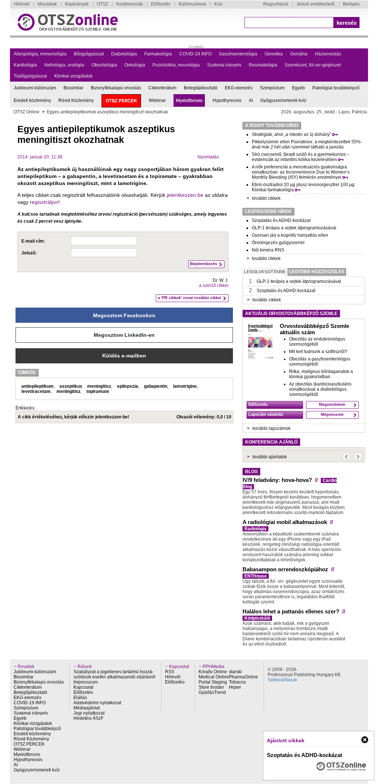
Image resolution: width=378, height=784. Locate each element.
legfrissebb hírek (268, 211)
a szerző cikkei (213, 285)
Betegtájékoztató (200, 87)
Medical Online (214, 676)
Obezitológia (104, 65)
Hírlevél (22, 4)
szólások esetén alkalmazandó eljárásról (114, 676)
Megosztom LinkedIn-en (124, 335)
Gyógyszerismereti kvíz (283, 100)
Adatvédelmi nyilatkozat (97, 702)
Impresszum (85, 682)
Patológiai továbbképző (336, 87)
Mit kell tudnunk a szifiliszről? (318, 351)
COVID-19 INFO (195, 54)
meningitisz (68, 391)
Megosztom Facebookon (124, 315)
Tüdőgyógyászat (30, 76)
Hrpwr (235, 687)
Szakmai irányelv (224, 65)
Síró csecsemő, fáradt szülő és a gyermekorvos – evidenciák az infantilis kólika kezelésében (301, 157)
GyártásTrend (212, 692)
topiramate (97, 391)
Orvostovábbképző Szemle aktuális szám (314, 329)
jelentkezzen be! (112, 417)
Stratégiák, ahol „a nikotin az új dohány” (291, 134)
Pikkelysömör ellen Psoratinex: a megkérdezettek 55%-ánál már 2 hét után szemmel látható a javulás (307, 144)
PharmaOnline (243, 676)
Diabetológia (124, 54)
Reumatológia (263, 65)
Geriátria (298, 54)
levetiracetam (36, 391)
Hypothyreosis (227, 100)
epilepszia (127, 386)
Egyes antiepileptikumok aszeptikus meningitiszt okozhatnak (107, 111)
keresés (347, 23)
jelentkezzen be (185, 195)
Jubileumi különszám (35, 87)
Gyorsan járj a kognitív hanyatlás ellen (290, 235)
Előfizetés (161, 4)
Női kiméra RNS (268, 250)
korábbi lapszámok (271, 428)
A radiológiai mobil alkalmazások (285, 522)
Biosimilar (73, 87)
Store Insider (211, 687)
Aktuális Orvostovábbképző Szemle (291, 313)
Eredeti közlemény (32, 100)
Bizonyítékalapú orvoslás (116, 87)
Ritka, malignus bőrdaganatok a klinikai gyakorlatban (321, 374)
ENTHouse (255, 576)
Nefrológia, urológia (64, 65)
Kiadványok (77, 4)
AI (251, 100)
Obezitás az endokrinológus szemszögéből (317, 341)
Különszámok (192, 4)
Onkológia (134, 65)
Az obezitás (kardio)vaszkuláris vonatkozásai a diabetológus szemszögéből (320, 389)
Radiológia (255, 528)
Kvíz (218, 4)
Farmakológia (158, 54)
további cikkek (266, 198)
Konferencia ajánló (271, 442)
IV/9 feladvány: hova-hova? (277, 480)
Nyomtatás (208, 157)
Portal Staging (213, 682)
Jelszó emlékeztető (315, 4)
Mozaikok (47, 4)
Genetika (274, 54)
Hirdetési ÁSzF (88, 718)
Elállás (80, 697)
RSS (169, 671)
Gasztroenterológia (238, 54)
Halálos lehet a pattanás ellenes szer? (291, 611)
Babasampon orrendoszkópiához (285, 569)
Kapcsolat (83, 687)
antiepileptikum (37, 386)
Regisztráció (275, 4)
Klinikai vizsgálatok (73, 76)
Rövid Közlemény (76, 100)
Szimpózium (272, 87)
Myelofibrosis (27, 754)
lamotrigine (185, 386)
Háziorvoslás (328, 54)
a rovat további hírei (271, 125)
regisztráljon (44, 202)
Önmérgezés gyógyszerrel (278, 242)
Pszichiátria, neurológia (176, 65)
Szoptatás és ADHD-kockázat (281, 220)
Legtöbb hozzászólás (316, 271)
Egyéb (298, 87)
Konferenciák (129, 4)
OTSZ (102, 4)
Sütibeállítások (282, 679)
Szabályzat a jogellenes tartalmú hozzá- (113, 671)
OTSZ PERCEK (29, 744)
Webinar (157, 100)
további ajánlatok (269, 456)
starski (235, 671)
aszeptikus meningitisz (85, 386)
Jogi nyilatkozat (88, 713)
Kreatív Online (213, 671)
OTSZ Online (26, 111)
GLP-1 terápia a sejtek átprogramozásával (294, 227)
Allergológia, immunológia (40, 54)
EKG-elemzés (238, 87)
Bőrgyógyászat (89, 54)
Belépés (351, 4)
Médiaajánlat (86, 708)
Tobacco (237, 682)
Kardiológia (25, 65)
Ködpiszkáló (257, 618)
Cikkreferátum (162, 87)
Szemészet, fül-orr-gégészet (313, 65)
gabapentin (155, 386)
